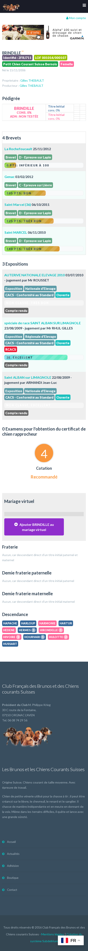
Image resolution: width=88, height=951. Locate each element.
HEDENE (9, 630)
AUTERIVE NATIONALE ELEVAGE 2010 (34, 275)
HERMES (26, 630)
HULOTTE (58, 637)
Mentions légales (52, 934)
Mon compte (77, 18)
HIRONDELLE (51, 630)
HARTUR (66, 623)
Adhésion (13, 865)
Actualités (13, 853)
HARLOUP (28, 623)
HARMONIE (47, 623)
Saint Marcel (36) (17, 204)
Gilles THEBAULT (32, 80)
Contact (12, 889)
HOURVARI (34, 637)
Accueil (11, 841)
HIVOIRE (11, 637)
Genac (9, 177)
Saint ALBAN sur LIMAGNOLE (27, 377)
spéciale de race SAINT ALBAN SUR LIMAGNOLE (42, 323)
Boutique (12, 877)
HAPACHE (10, 623)
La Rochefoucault (18, 149)
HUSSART (10, 644)
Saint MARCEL (15, 232)
